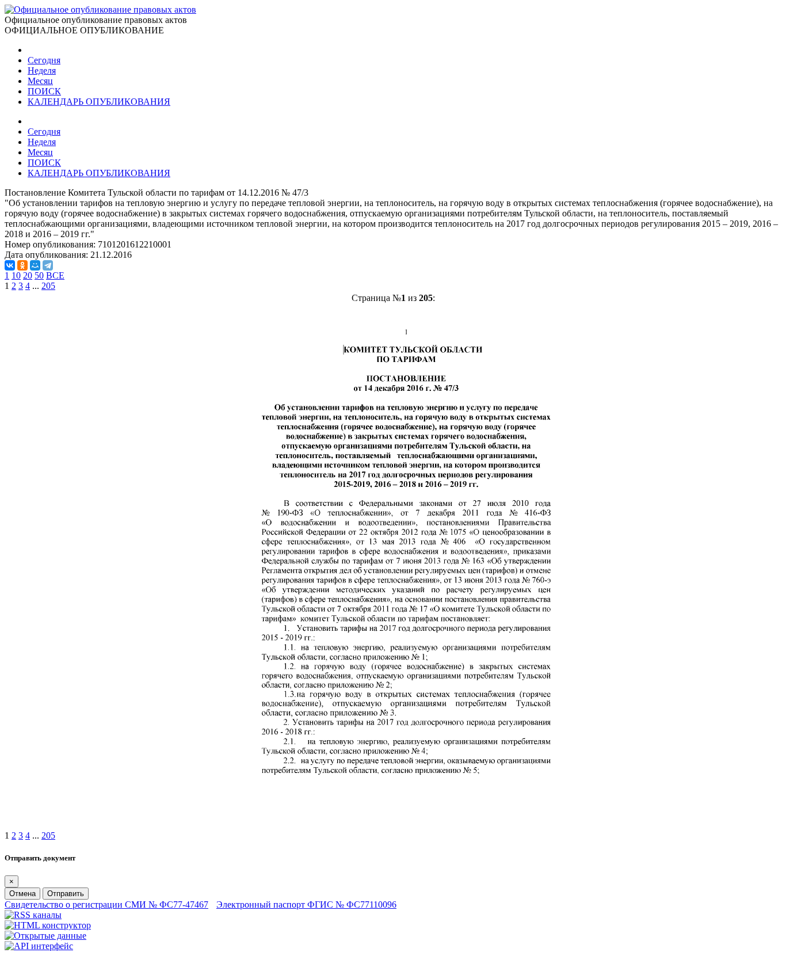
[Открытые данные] (45, 935)
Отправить (65, 893)
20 (27, 275)
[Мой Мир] (35, 265)
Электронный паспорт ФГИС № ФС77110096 (306, 904)
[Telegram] (48, 265)
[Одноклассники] (22, 265)
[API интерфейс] (39, 946)
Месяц (40, 81)
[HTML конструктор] (48, 925)
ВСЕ (55, 275)
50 (39, 275)
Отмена (22, 893)
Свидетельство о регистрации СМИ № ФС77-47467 (106, 904)
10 (16, 275)
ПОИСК (44, 91)
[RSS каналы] (33, 915)
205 (48, 286)
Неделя (42, 70)
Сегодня (44, 60)
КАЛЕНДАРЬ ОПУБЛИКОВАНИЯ (99, 101)
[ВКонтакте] (10, 265)
